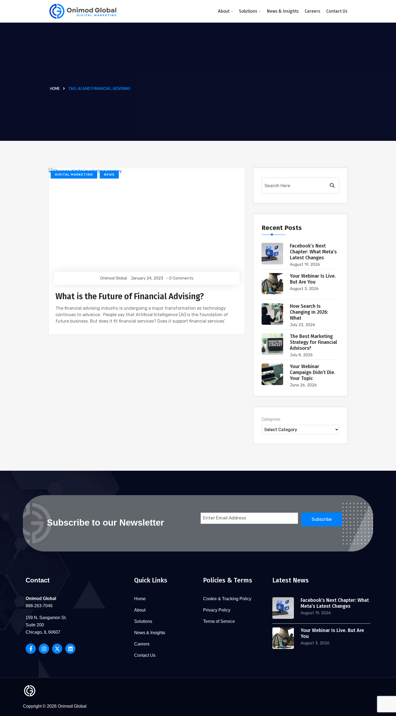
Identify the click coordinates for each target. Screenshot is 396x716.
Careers (312, 11)
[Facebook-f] (31, 649)
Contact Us (337, 11)
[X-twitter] (57, 649)
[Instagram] (44, 649)
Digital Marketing (74, 174)
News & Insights (283, 11)
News (109, 174)
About (224, 11)
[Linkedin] (70, 649)
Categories (271, 419)
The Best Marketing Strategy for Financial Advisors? (313, 342)
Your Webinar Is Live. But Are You (313, 279)
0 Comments (181, 278)
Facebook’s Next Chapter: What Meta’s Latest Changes (313, 252)
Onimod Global (113, 278)
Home (55, 88)
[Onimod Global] (82, 11)
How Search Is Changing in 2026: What (309, 312)
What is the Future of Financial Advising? (129, 296)
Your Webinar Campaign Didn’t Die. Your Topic (312, 372)
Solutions (248, 11)
